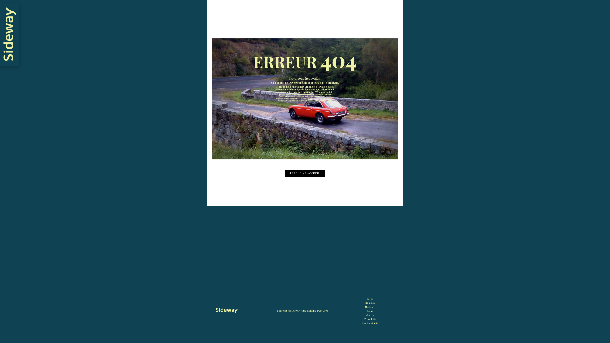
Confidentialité (370, 323)
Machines (370, 307)
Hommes (370, 302)
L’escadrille (370, 319)
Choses (370, 315)
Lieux (370, 310)
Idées (370, 298)
